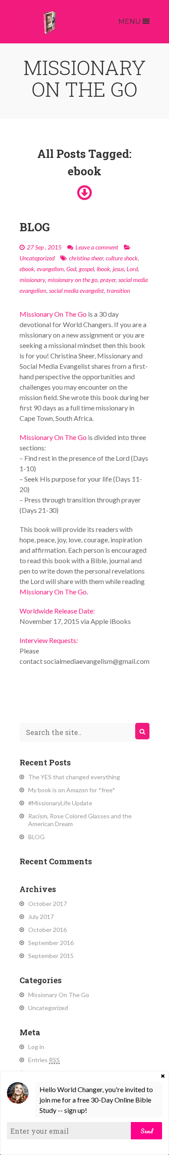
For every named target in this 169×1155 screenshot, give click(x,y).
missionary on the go (73, 279)
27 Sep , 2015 (44, 247)
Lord (132, 268)
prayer (108, 279)
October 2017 (47, 903)
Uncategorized (37, 258)
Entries (44, 1059)
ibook (103, 268)
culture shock (122, 258)
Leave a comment (96, 247)
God (71, 268)
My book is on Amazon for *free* (71, 790)
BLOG (35, 227)
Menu (130, 21)
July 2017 (41, 916)
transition (118, 290)
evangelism (50, 268)
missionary (32, 279)
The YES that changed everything (74, 777)
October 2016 (47, 929)
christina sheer (86, 258)
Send (146, 1130)
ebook (27, 268)
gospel (86, 268)
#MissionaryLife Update (60, 803)
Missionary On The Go (58, 994)
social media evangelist (76, 290)
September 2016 (51, 942)
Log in (36, 1046)
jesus (118, 268)
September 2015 (51, 955)
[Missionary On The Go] (50, 21)
